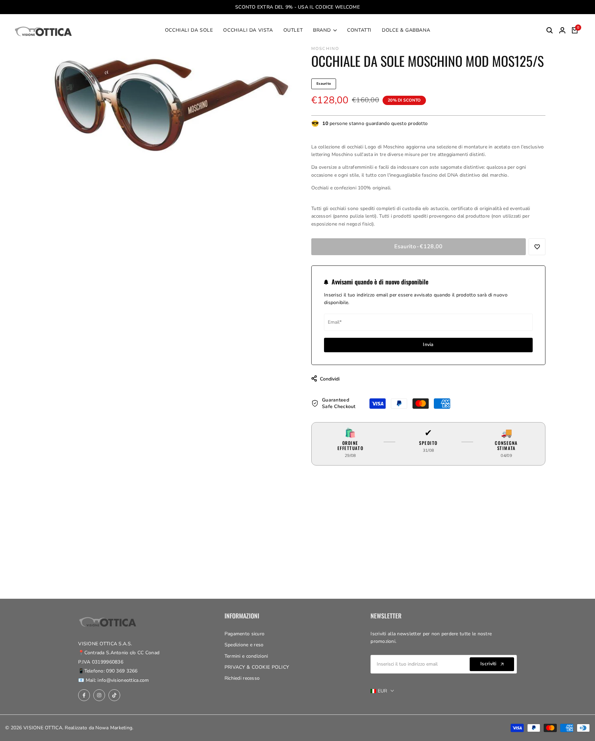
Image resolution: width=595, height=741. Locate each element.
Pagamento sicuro (244, 633)
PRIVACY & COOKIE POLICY (257, 667)
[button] (537, 246)
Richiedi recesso (242, 678)
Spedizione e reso (244, 644)
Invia (428, 344)
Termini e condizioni (246, 656)
